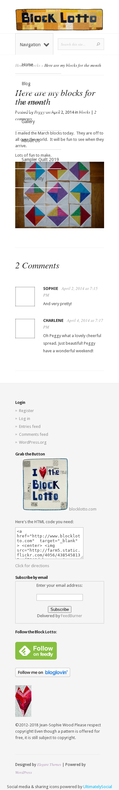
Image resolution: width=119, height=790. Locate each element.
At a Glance (33, 102)
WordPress (23, 772)
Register (26, 410)
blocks (84, 112)
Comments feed (33, 434)
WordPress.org (33, 442)
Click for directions (32, 565)
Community (33, 178)
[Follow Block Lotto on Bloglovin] (42, 675)
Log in (24, 418)
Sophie (50, 288)
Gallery (28, 121)
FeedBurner (71, 615)
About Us (31, 140)
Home (27, 64)
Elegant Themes (49, 764)
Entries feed (30, 426)
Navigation (30, 44)
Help (26, 197)
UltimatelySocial (97, 786)
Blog (26, 83)
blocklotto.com (82, 509)
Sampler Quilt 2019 (40, 159)
